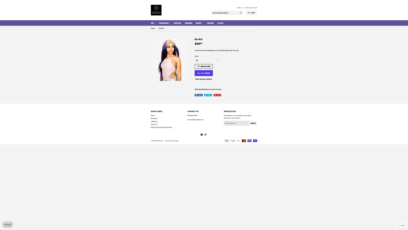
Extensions (164, 23)
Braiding (188, 23)
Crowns (210, 23)
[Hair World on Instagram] (205, 135)
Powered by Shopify (171, 141)
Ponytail (177, 23)
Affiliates (154, 121)
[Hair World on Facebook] (202, 135)
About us (154, 124)
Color (197, 56)
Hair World (159, 141)
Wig (152, 23)
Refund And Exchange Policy (161, 127)
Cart (253, 13)
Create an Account (251, 8)
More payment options (203, 79)
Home (153, 28)
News (153, 115)
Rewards (154, 118)
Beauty (199, 23)
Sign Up (253, 123)
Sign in (239, 8)
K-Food (220, 23)
